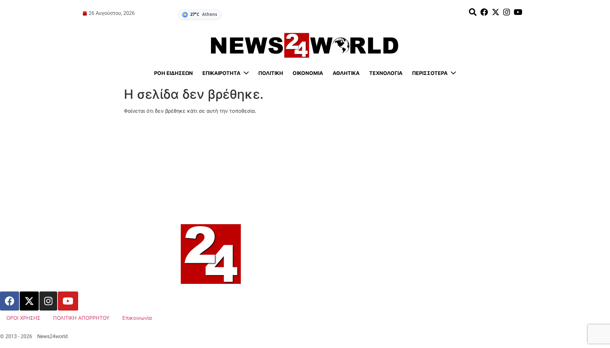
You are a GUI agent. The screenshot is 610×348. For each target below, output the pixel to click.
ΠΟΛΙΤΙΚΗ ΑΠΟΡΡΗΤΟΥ (81, 318)
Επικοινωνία (137, 318)
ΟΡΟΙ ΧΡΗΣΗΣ (23, 318)
